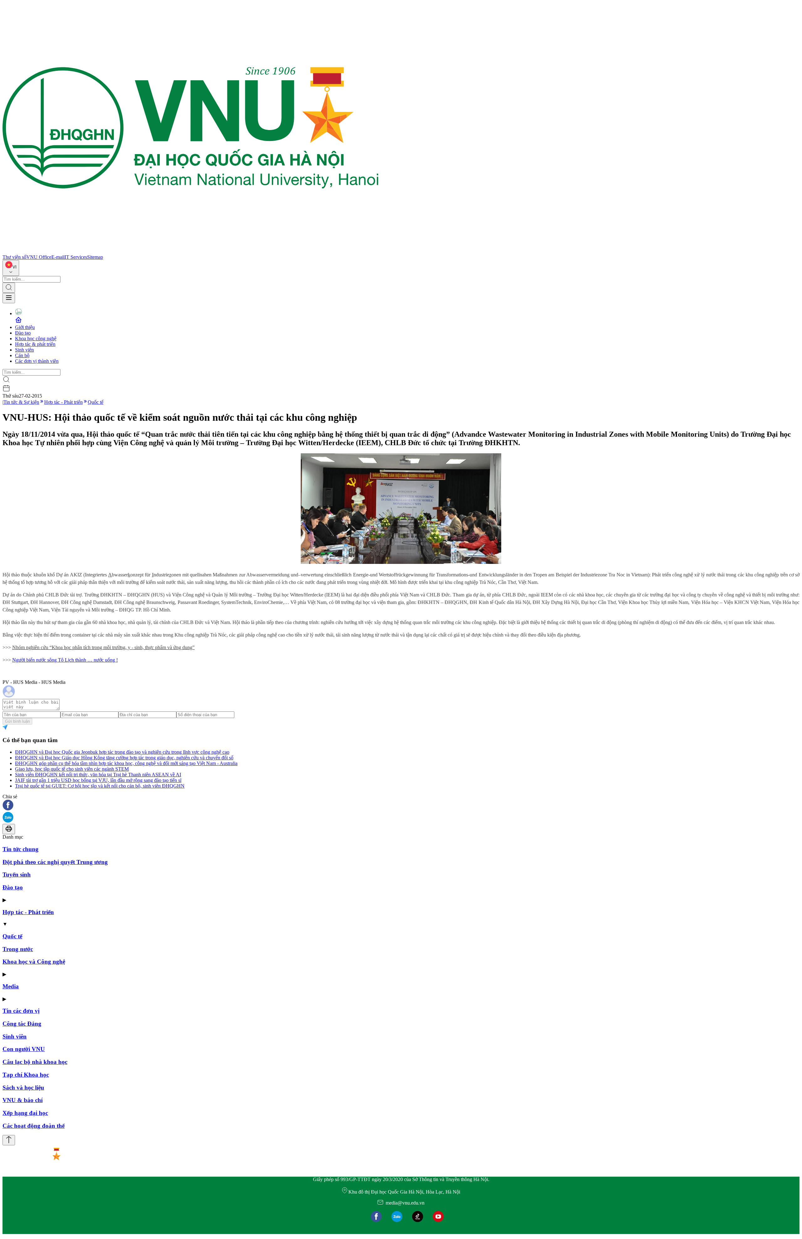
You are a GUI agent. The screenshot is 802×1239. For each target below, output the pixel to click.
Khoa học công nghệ (35, 338)
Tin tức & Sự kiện (21, 402)
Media (11, 986)
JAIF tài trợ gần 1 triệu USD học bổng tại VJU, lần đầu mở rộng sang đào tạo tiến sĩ (98, 780)
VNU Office (38, 257)
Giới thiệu (25, 327)
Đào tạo (23, 333)
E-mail (58, 257)
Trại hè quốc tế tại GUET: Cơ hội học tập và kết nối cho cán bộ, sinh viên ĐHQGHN (100, 786)
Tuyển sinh (17, 874)
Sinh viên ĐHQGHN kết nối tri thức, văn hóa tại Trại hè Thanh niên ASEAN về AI (98, 774)
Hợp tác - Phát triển (63, 402)
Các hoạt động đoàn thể (34, 1125)
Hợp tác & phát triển (35, 344)
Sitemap (95, 257)
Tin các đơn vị (21, 1010)
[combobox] (11, 268)
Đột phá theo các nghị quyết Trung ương (55, 862)
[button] (401, 805)
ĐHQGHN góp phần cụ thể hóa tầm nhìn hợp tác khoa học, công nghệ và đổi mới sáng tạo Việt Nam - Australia (126, 763)
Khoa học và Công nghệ (34, 961)
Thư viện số (14, 257)
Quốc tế (95, 402)
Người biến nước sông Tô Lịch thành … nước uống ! (65, 660)
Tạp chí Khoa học (26, 1074)
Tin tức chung (21, 849)
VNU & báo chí (23, 1100)
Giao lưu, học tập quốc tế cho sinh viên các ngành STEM (72, 769)
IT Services (76, 257)
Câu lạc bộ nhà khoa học (35, 1062)
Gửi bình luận (17, 721)
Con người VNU (24, 1049)
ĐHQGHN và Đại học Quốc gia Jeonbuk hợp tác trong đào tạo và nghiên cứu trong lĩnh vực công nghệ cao (122, 752)
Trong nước (18, 949)
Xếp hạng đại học (25, 1113)
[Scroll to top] (9, 1140)
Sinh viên (24, 349)
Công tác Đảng (22, 1023)
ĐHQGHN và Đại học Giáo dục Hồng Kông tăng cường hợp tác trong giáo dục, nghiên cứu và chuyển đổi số (124, 757)
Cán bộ (22, 355)
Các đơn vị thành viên (37, 361)
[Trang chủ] (190, 251)
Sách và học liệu (23, 1087)
